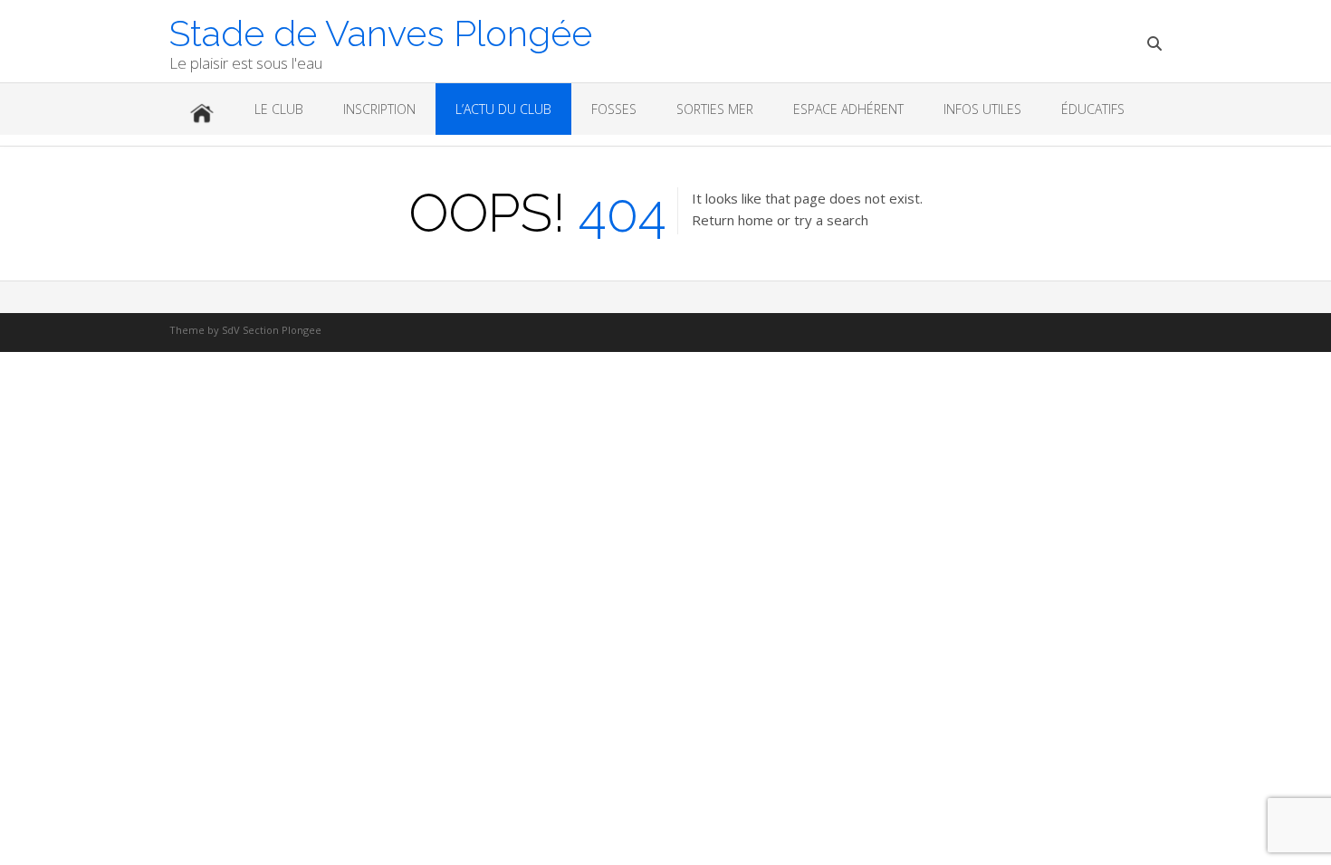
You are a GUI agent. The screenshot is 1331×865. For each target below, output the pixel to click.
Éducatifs (1093, 109)
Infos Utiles (982, 109)
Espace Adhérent (848, 109)
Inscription (379, 109)
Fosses (614, 109)
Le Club (278, 109)
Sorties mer (714, 109)
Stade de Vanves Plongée (380, 32)
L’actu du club (503, 109)
